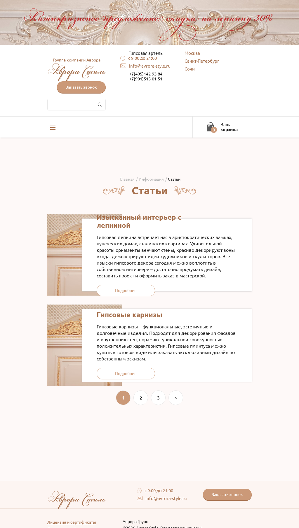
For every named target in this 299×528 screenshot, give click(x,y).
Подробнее (126, 290)
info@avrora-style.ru (150, 66)
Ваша (229, 127)
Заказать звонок (81, 87)
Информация (151, 179)
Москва (192, 53)
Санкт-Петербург (202, 61)
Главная (127, 179)
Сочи (190, 68)
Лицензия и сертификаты (71, 522)
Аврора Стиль (76, 68)
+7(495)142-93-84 (145, 73)
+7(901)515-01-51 (145, 78)
